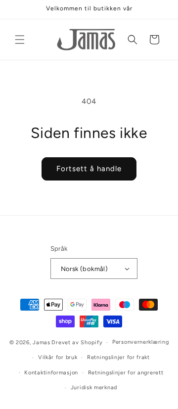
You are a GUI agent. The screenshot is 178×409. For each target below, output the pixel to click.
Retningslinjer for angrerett (126, 372)
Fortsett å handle (89, 168)
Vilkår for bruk (58, 357)
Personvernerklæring (140, 342)
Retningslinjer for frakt (118, 357)
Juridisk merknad (94, 387)
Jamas (41, 342)
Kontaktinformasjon (51, 372)
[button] (20, 39)
